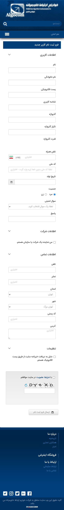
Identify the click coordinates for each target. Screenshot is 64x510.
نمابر (54, 276)
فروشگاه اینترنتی (47, 455)
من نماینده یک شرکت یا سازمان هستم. (34, 242)
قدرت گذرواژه (50, 139)
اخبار (54, 447)
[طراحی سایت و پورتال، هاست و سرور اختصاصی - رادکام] (32, 507)
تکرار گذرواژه (50, 126)
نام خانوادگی (50, 77)
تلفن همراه (51, 152)
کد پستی (52, 314)
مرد (50, 194)
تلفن (54, 264)
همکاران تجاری (49, 442)
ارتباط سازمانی (49, 466)
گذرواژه (52, 114)
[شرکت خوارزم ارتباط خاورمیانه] (32, 10)
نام (54, 65)
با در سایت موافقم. (36, 377)
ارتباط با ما (50, 462)
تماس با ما (51, 471)
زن (42, 194)
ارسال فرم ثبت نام (42, 412)
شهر (54, 301)
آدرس (53, 326)
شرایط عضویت (43, 377)
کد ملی (52, 164)
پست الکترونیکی (48, 89)
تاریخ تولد (51, 176)
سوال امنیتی (50, 201)
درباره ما (52, 434)
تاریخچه (52, 438)
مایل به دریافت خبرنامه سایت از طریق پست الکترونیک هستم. (32, 358)
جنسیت (52, 189)
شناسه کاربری (49, 102)
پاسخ (53, 213)
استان (53, 289)
